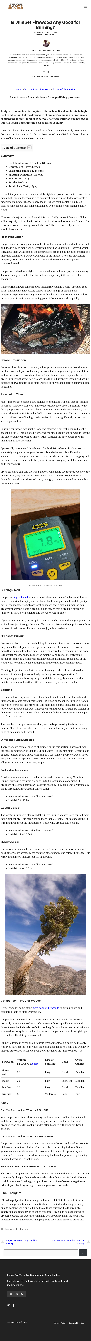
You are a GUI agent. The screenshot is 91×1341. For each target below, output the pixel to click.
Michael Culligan (51, 50)
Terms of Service (76, 1323)
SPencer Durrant (52, 76)
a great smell (21, 597)
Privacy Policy (60, 1323)
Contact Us (16, 1294)
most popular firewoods (46, 1008)
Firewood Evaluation (64, 89)
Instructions (31, 89)
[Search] (83, 1252)
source (35, 1063)
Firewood (45, 89)
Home (19, 89)
